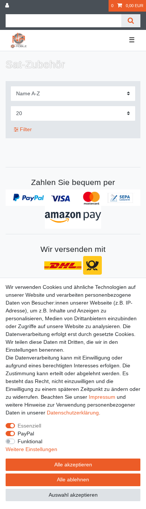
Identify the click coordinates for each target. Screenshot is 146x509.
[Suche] (130, 20)
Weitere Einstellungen (31, 449)
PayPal (26, 433)
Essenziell (29, 426)
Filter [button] (26, 129)
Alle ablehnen (73, 479)
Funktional (30, 441)
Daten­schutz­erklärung (73, 413)
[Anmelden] (8, 6)
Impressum (102, 397)
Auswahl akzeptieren (73, 495)
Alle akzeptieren (73, 465)
